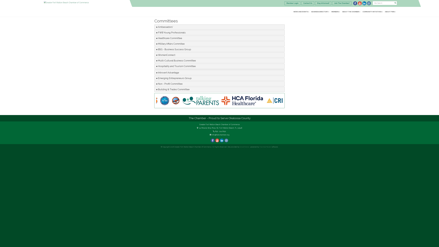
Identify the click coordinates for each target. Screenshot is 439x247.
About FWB (389, 12)
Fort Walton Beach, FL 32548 (220, 128)
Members (335, 12)
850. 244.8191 (220, 131)
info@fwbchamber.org (220, 135)
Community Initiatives (372, 12)
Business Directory (319, 12)
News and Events (300, 12)
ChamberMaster (265, 147)
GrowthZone (244, 147)
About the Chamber (350, 12)
